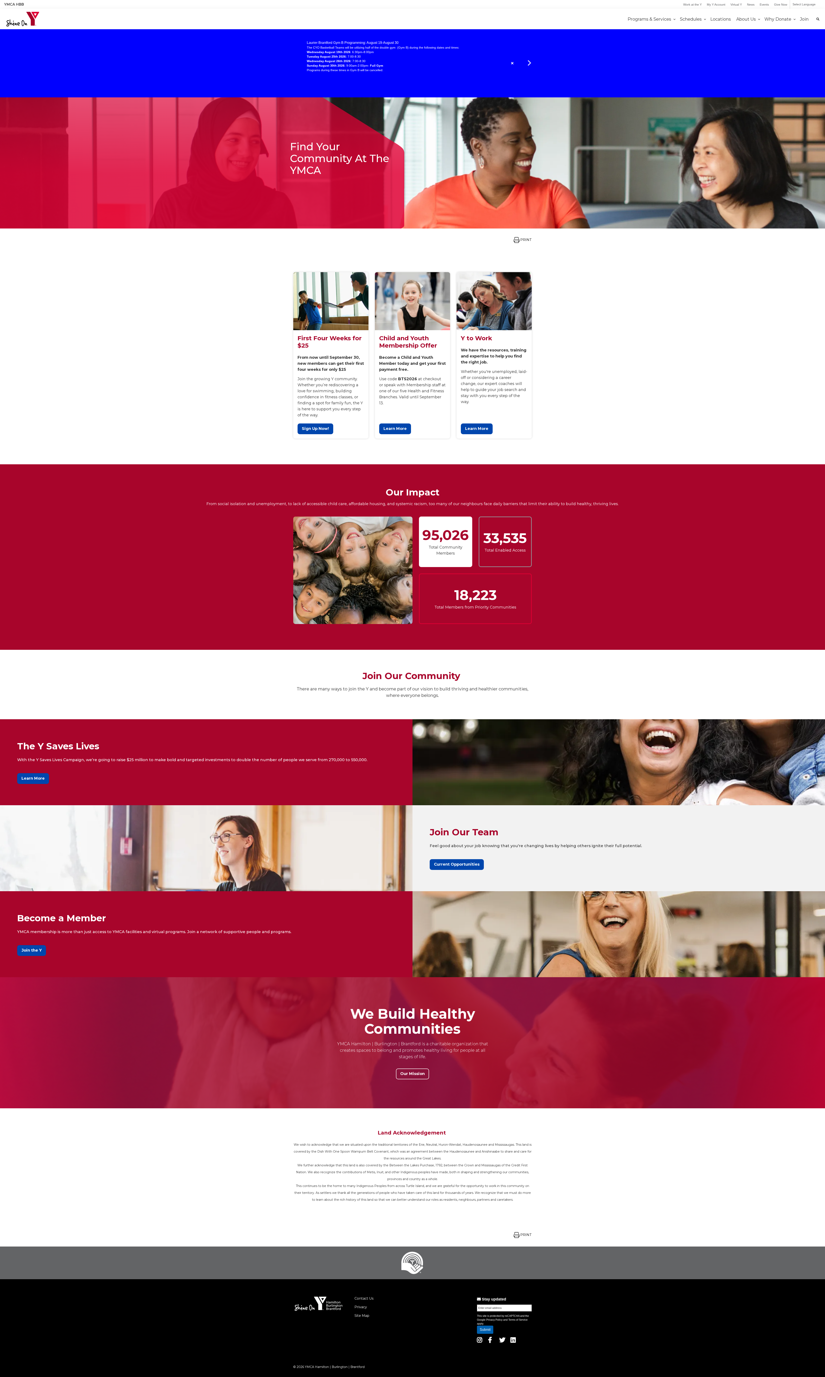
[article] (412, 63)
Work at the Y (692, 4)
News (751, 4)
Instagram (482, 1340)
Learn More (395, 428)
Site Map (361, 1316)
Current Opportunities (457, 864)
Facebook (493, 1340)
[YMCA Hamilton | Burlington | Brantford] (22, 19)
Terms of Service (518, 1319)
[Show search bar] (818, 19)
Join (805, 19)
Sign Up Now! (315, 428)
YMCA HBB (14, 4)
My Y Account (716, 4)
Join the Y (31, 950)
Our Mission (412, 1073)
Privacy (360, 1307)
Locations (721, 19)
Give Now (780, 4)
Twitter (502, 1340)
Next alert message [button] (529, 63)
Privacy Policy (494, 1319)
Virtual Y (736, 4)
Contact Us (363, 1298)
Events (764, 4)
